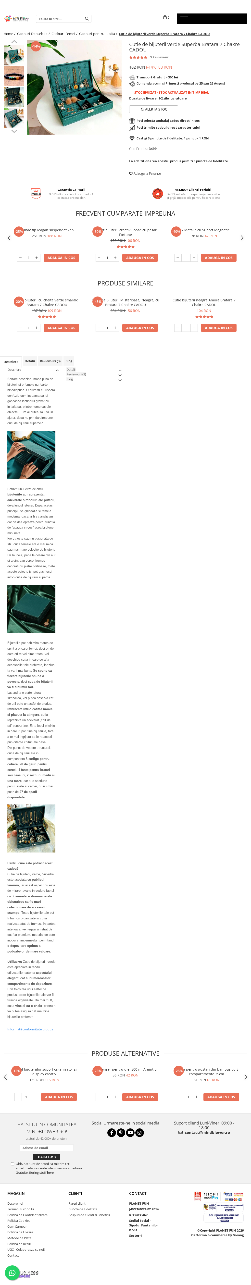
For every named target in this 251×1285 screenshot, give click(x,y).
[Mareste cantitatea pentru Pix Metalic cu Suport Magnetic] (194, 258)
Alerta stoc (156, 109)
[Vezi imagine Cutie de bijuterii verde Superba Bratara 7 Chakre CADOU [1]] (14, 76)
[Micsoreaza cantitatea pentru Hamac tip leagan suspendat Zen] (20, 258)
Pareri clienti (77, 1203)
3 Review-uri (160, 57)
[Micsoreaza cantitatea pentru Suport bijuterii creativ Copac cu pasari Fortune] (99, 258)
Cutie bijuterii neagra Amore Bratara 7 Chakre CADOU (204, 302)
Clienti (75, 1193)
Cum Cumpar (17, 1226)
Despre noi (15, 1203)
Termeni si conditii (20, 1209)
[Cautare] (87, 19)
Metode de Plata (19, 1238)
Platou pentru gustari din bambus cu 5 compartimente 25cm (206, 1071)
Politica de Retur (19, 1244)
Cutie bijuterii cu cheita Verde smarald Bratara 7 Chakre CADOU (46, 302)
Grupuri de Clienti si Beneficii (89, 1215)
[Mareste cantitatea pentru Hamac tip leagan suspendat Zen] (36, 258)
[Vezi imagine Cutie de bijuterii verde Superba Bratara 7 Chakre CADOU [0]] (14, 55)
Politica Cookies (18, 1220)
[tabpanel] (74, 87)
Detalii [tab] (30, 361)
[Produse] (184, 19)
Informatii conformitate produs (30, 1029)
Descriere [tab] (11, 361)
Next (14, 130)
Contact (13, 1255)
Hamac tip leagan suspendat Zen (47, 230)
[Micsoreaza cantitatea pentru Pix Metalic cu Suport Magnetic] (178, 258)
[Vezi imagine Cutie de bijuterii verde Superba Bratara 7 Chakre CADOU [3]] (14, 118)
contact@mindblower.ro (207, 1132)
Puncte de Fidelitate (82, 1209)
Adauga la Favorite (147, 173)
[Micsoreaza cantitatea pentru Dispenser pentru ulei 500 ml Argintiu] (99, 1097)
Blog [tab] (68, 361)
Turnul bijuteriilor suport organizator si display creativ (44, 1071)
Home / (10, 33)
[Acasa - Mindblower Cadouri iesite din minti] (16, 18)
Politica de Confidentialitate (27, 1215)
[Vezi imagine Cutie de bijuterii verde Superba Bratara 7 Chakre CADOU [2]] (14, 97)
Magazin (16, 1193)
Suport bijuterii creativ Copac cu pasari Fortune (125, 232)
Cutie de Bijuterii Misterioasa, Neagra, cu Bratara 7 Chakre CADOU (125, 302)
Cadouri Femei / (64, 33)
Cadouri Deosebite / (34, 33)
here (50, 1172)
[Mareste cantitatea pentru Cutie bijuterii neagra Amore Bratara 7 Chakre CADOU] (194, 328)
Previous (14, 42)
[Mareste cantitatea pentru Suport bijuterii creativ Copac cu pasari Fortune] (115, 258)
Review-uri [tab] (50, 361)
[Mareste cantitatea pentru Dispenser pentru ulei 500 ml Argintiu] (115, 1097)
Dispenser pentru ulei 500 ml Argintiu (125, 1069)
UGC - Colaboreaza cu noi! (26, 1249)
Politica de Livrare (20, 1232)
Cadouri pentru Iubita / (98, 33)
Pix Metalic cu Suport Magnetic (204, 230)
